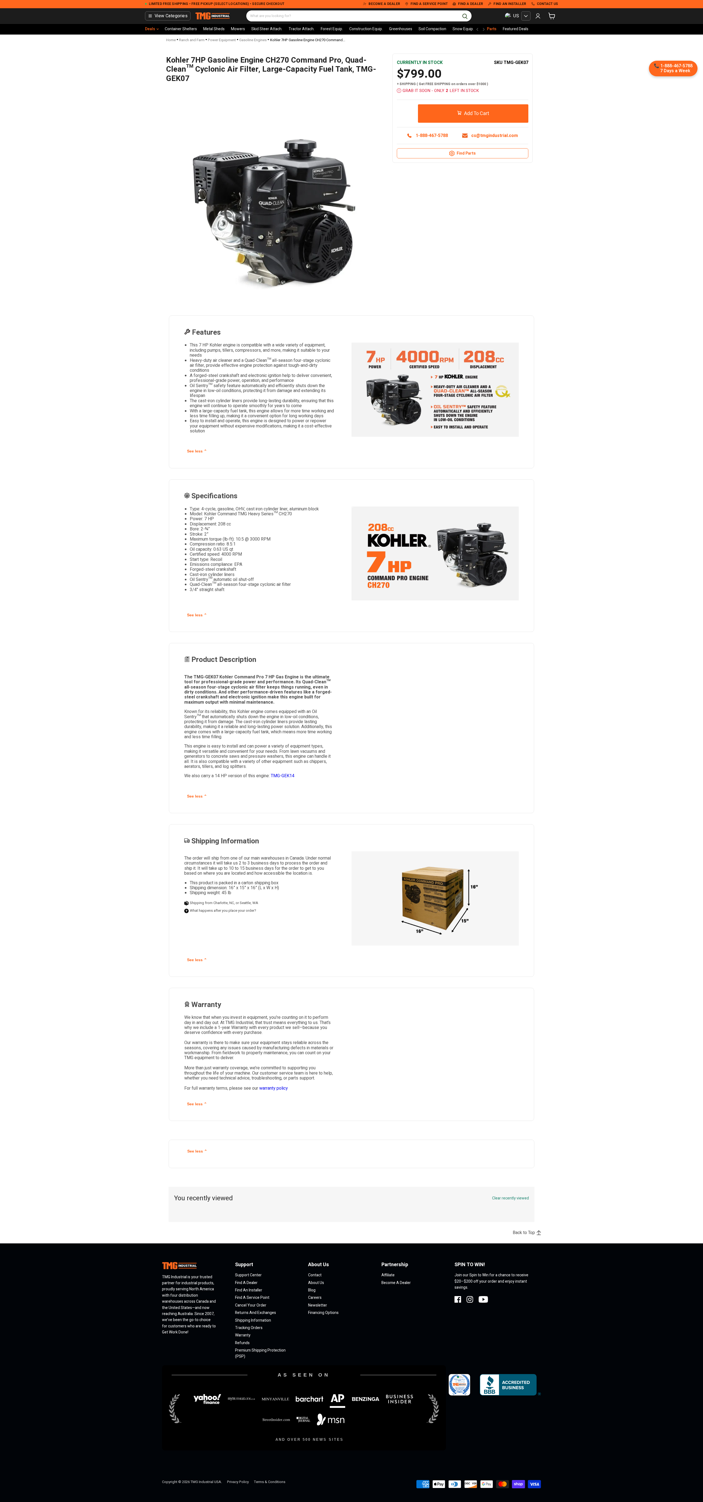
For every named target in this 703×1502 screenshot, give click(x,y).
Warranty (242, 1335)
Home (171, 40)
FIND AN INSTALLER (509, 4)
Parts (491, 29)
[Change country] (526, 16)
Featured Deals (515, 29)
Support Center (248, 1275)
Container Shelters (181, 29)
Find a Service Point (252, 1297)
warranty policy (273, 1088)
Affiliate (388, 1275)
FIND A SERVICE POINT (429, 4)
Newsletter (317, 1305)
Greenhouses (400, 29)
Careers (315, 1297)
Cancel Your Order (250, 1305)
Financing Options (323, 1313)
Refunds (242, 1343)
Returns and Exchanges (255, 1313)
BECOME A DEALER (384, 4)
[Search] (465, 16)
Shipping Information (253, 1320)
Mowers (238, 29)
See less (197, 451)
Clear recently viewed (510, 1198)
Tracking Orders (249, 1328)
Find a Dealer (246, 1283)
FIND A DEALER (470, 4)
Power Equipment (222, 40)
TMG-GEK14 (282, 776)
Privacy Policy (238, 1481)
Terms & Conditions (269, 1481)
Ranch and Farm (192, 40)
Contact (315, 1275)
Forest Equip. (332, 29)
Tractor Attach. (301, 29)
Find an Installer (248, 1290)
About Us (316, 1283)
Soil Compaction (432, 29)
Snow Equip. (463, 29)
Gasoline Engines (253, 40)
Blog (312, 1290)
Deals (150, 29)
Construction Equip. (366, 29)
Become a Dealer (396, 1283)
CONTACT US (547, 4)
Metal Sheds (214, 29)
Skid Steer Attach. (266, 29)
